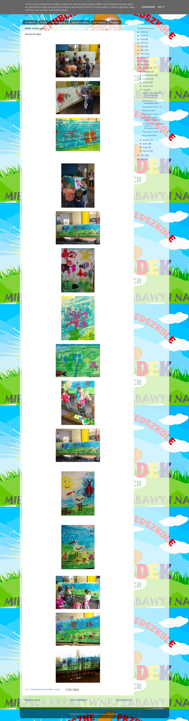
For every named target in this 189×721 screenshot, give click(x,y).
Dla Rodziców (99, 22)
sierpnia (146, 82)
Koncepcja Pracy (59, 22)
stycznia (146, 151)
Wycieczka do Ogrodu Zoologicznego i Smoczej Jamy (151, 95)
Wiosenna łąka (148, 110)
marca (146, 144)
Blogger (115, 714)
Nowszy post (32, 699)
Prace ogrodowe (149, 135)
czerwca (146, 86)
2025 (142, 36)
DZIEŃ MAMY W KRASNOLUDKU (150, 102)
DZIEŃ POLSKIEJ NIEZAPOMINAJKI (151, 119)
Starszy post (123, 699)
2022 (142, 46)
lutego (146, 147)
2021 (142, 50)
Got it (161, 7)
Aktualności (30, 22)
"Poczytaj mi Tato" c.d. (152, 107)
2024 (142, 39)
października (148, 75)
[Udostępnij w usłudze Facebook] (75, 689)
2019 (142, 57)
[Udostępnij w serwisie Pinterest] (77, 689)
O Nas (43, 22)
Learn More (148, 7)
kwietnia (146, 140)
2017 (142, 65)
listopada (147, 72)
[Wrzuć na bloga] (69, 689)
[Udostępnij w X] (72, 689)
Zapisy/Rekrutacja (80, 22)
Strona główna (78, 699)
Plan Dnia (114, 22)
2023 (142, 43)
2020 (142, 54)
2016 (142, 155)
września (147, 79)
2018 (142, 61)
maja (145, 90)
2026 (142, 32)
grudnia (146, 68)
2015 (142, 159)
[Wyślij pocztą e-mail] (67, 689)
